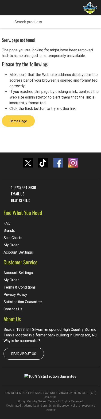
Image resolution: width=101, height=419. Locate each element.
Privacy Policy (15, 294)
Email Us (17, 193)
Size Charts (13, 238)
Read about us (23, 354)
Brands (9, 230)
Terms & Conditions (20, 287)
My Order (11, 245)
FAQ (7, 223)
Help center (20, 200)
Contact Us (13, 309)
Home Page (18, 121)
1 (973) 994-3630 (23, 187)
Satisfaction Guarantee (23, 302)
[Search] (7, 21)
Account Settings (18, 252)
